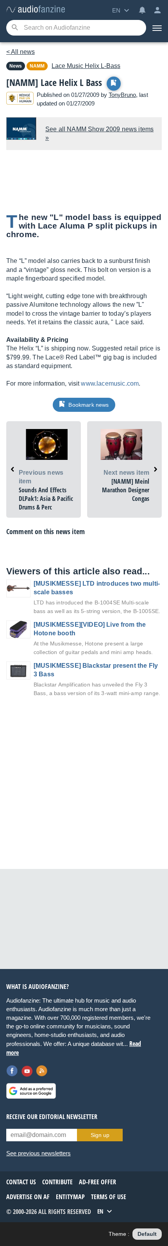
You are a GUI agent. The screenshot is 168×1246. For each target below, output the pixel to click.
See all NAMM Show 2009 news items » (99, 133)
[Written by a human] (20, 99)
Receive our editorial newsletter (51, 1116)
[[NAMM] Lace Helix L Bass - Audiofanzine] (35, 9)
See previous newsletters (38, 1153)
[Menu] (157, 28)
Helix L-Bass (86, 66)
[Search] (14, 28)
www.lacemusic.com (110, 383)
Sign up (100, 1135)
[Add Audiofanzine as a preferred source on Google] (31, 1091)
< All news (20, 51)
